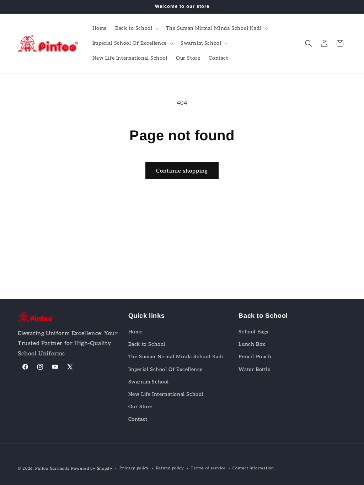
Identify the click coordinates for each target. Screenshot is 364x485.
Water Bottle (254, 369)
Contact (138, 419)
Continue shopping (182, 171)
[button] (136, 28)
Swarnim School (148, 382)
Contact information (253, 468)
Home (135, 332)
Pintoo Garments (52, 468)
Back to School (146, 344)
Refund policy (170, 468)
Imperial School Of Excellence (165, 369)
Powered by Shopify (92, 468)
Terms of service (208, 468)
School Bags (253, 332)
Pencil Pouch (255, 357)
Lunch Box (252, 344)
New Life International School (165, 394)
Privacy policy (134, 468)
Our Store (140, 407)
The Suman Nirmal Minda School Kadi (175, 357)
